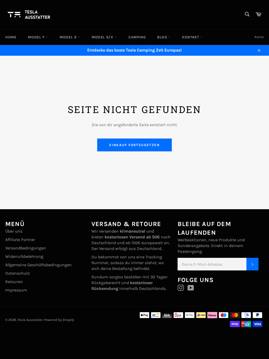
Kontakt (191, 37)
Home (10, 37)
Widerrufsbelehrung (24, 256)
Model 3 (69, 37)
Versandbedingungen (25, 247)
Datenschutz (17, 273)
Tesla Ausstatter (30, 320)
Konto (259, 37)
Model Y (37, 37)
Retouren (14, 281)
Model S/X (103, 37)
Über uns (13, 231)
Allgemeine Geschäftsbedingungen (38, 264)
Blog (162, 37)
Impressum (16, 290)
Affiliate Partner (20, 239)
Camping (137, 37)
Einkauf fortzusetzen (134, 145)
